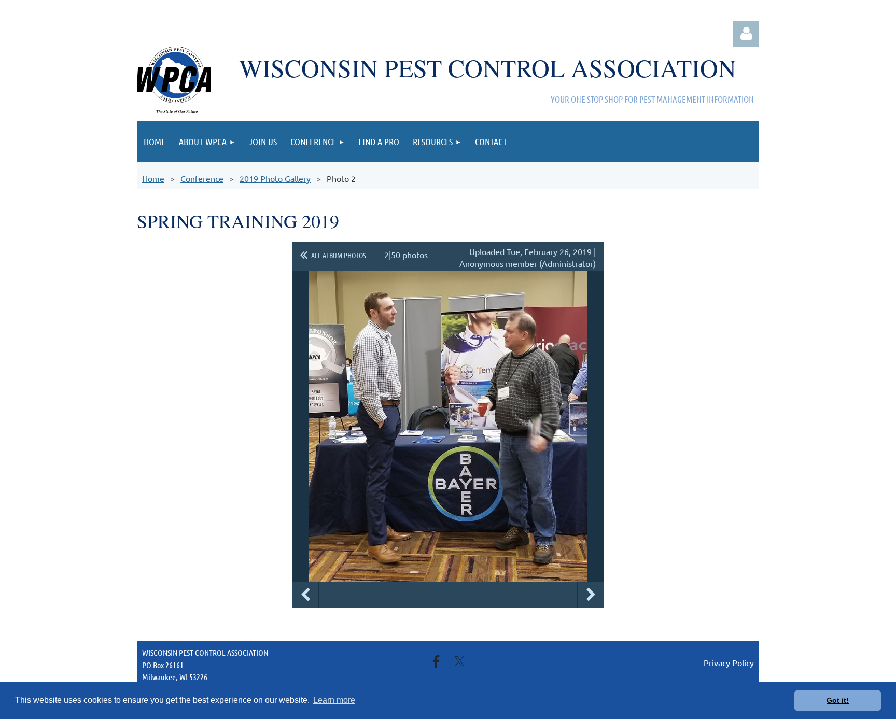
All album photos (338, 255)
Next (591, 595)
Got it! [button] (838, 700)
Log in (746, 34)
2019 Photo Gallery (275, 178)
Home (153, 178)
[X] (459, 661)
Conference (201, 178)
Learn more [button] (334, 700)
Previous (305, 595)
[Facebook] (436, 661)
